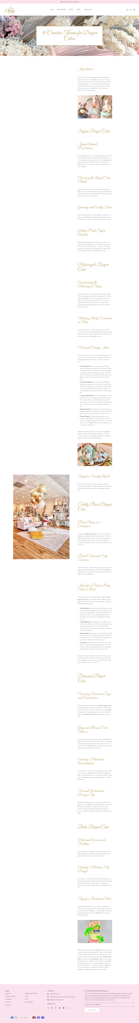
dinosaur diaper (89, 714)
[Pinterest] (59, 1008)
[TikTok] (67, 1008)
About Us (8, 1002)
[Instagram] (55, 1008)
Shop (52, 9)
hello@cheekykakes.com (56, 1000)
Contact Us (88, 9)
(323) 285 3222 (54, 994)
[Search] (130, 9)
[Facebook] (48, 1008)
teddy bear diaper (90, 534)
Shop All (7, 993)
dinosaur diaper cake (105, 705)
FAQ (26, 996)
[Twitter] (52, 1008)
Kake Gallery (61, 9)
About (71, 9)
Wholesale (8, 999)
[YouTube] (63, 1008)
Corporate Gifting (10, 996)
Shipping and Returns (31, 993)
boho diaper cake (96, 959)
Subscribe (92, 1010)
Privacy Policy (29, 1002)
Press (78, 9)
